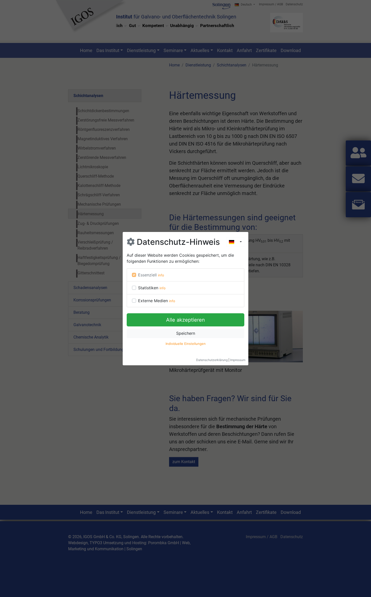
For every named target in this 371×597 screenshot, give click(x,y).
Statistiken (148, 287)
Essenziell (147, 274)
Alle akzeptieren (185, 320)
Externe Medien (153, 300)
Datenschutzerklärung (212, 360)
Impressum (237, 360)
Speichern (185, 333)
